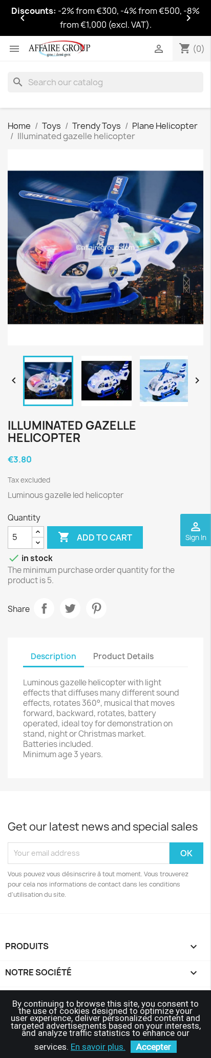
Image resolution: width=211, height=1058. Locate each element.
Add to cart (95, 537)
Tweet (70, 608)
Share (44, 608)
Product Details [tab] (123, 656)
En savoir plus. (98, 1047)
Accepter (153, 1047)
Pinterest (96, 608)
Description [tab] (53, 656)
